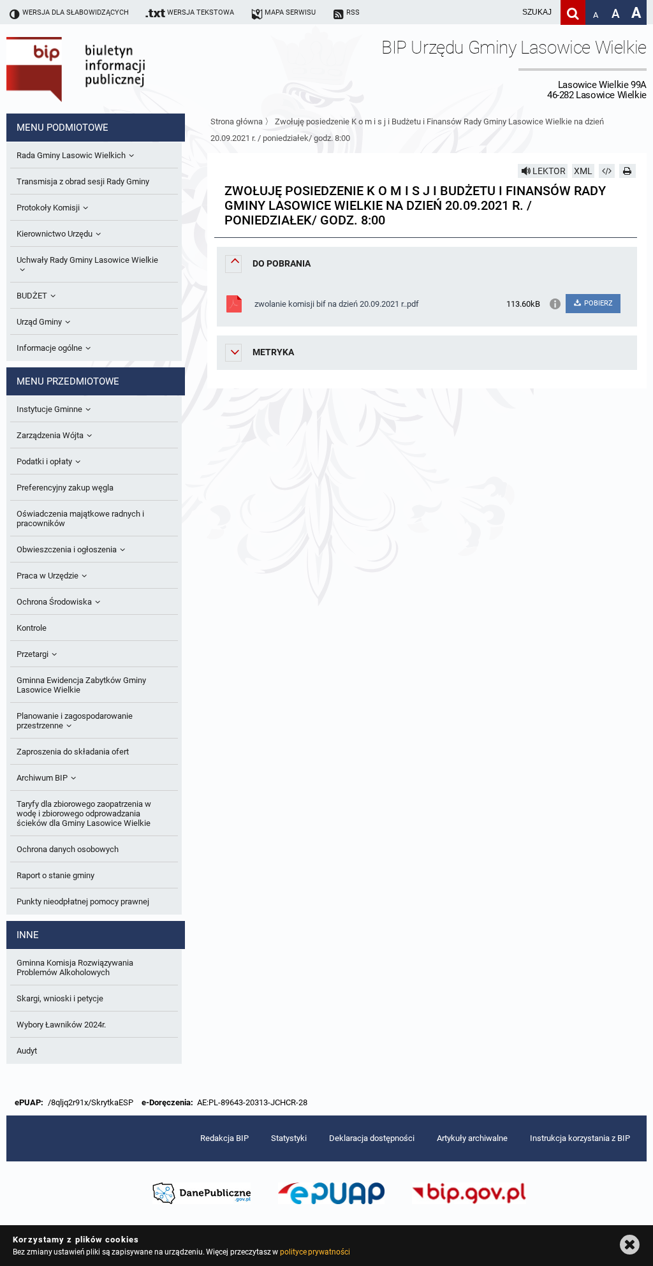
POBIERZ (597, 303)
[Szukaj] (573, 12)
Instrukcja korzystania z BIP (580, 1138)
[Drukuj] (627, 171)
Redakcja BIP (224, 1138)
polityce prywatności (315, 1252)
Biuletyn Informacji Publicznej (111, 69)
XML (583, 171)
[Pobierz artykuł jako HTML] (607, 171)
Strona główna (236, 121)
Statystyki (289, 1138)
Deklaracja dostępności (372, 1138)
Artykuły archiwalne (472, 1138)
